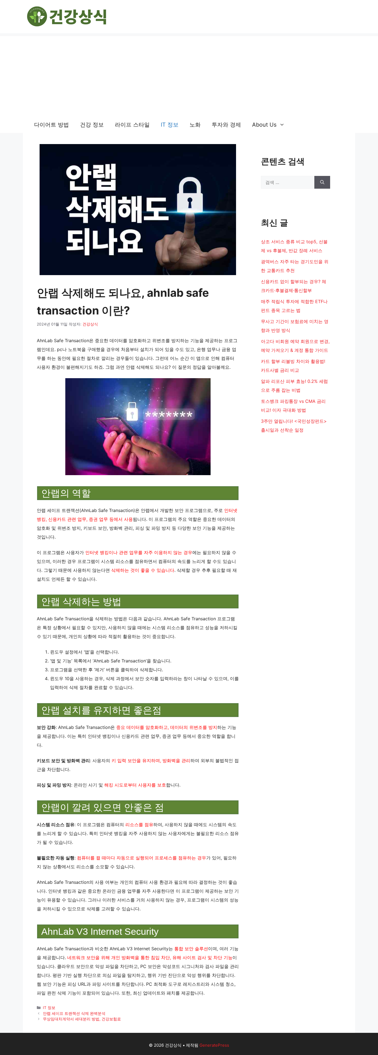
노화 (195, 124)
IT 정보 (169, 124)
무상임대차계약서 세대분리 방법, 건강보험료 (82, 1019)
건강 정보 (92, 124)
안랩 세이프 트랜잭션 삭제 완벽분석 (74, 1013)
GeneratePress (214, 1045)
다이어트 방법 (51, 124)
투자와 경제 (226, 124)
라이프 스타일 (132, 124)
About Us (264, 124)
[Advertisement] (189, 75)
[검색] (322, 182)
